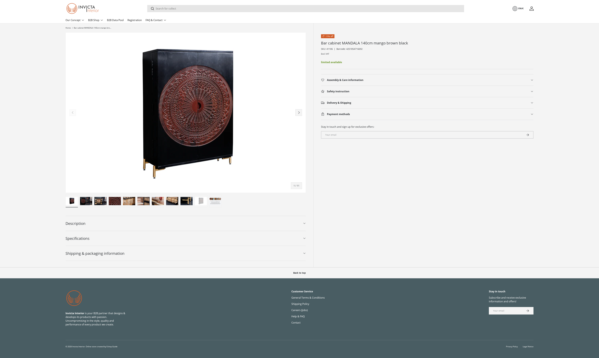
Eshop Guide (112, 346)
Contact (296, 322)
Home (68, 28)
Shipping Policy (300, 304)
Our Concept (73, 20)
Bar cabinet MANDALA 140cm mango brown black (92, 28)
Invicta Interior (78, 346)
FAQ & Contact (154, 20)
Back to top (299, 272)
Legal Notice (528, 346)
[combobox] (305, 8)
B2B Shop (93, 20)
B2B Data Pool (115, 20)
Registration (134, 20)
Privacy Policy (512, 346)
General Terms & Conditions (308, 297)
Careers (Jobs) (299, 310)
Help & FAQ (298, 316)
